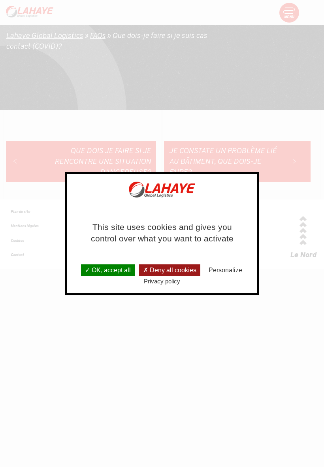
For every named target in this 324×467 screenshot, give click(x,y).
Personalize (225, 270)
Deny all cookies (172, 270)
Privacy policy (162, 281)
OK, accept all (110, 270)
